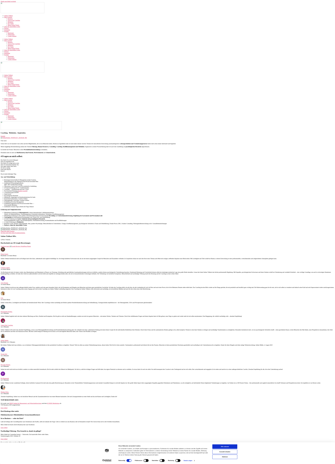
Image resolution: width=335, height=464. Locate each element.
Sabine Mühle (5, 340)
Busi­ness (10, 19)
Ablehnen (225, 457)
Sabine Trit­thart (8, 15)
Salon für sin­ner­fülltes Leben (12, 26)
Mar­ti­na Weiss (5, 392)
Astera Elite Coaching (7, 325)
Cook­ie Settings (12, 36)
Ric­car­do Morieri (5, 365)
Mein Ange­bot (8, 17)
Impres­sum (11, 33)
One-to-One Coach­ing (14, 20)
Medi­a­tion (10, 22)
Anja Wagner (4, 283)
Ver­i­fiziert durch (5, 246)
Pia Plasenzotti (5, 378)
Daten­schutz (11, 34)
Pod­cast (6, 28)
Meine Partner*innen (13, 25)
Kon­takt (6, 31)
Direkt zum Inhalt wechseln (8, 1)
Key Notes (11, 23)
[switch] (146, 460)
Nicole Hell (4, 354)
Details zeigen (188, 460)
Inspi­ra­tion (7, 30)
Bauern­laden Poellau (6, 311)
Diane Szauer (4, 254)
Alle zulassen (225, 446)
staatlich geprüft (22, 191)
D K (2, 298)
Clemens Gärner (5, 267)
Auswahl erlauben (224, 451)
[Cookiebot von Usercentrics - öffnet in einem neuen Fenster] (107, 460)
